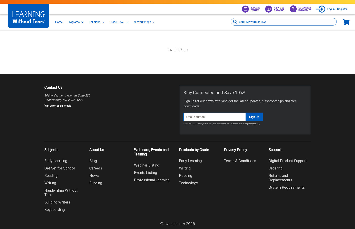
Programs (74, 22)
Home (59, 22)
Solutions (94, 22)
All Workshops (142, 22)
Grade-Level (117, 22)
